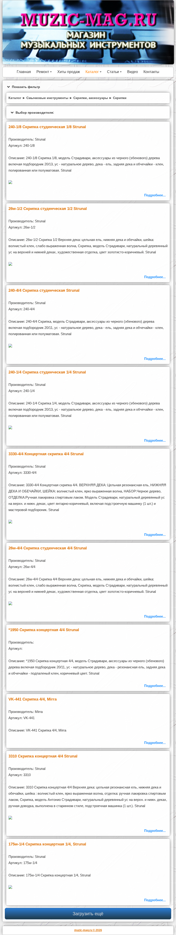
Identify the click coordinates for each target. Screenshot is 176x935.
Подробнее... (155, 195)
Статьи (115, 73)
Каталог (94, 73)
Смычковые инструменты (47, 98)
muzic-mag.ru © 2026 (88, 930)
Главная (24, 72)
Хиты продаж (68, 72)
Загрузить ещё (88, 913)
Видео (132, 72)
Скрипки (119, 98)
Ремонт (44, 73)
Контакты (151, 72)
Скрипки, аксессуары (90, 98)
